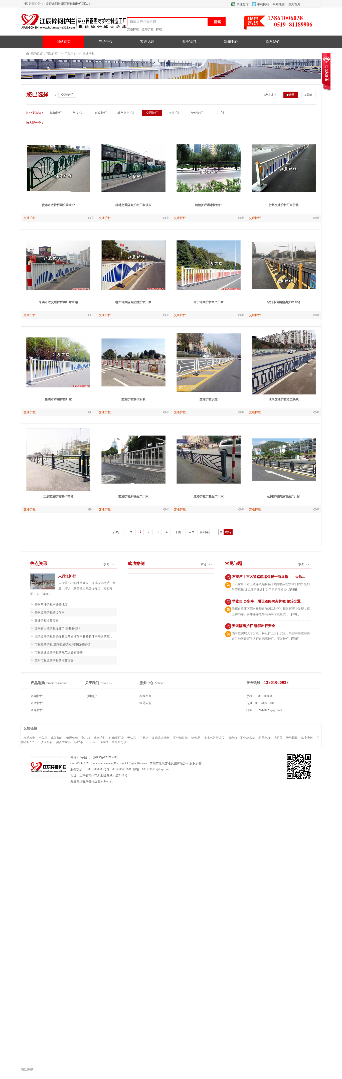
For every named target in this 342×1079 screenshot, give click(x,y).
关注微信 (243, 4)
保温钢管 (72, 738)
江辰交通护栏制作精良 (58, 496)
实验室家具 (63, 742)
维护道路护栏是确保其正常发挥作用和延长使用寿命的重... (73, 636)
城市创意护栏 (126, 113)
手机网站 (263, 4)
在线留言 (145, 696)
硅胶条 (78, 742)
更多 (108, 564)
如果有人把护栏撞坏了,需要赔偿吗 (57, 628)
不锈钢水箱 (45, 742)
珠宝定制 (307, 738)
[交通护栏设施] (209, 390)
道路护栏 (147, 29)
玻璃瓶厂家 (116, 738)
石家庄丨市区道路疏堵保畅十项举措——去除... (268, 577)
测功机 (85, 738)
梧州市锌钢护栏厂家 (58, 399)
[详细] (46, 594)
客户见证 (147, 42)
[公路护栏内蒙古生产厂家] (284, 480)
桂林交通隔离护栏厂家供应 (133, 205)
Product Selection (49, 683)
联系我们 (273, 42)
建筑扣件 (57, 738)
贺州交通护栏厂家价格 (284, 205)
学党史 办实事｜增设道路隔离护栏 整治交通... (268, 601)
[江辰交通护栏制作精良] (58, 490)
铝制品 (195, 738)
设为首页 (294, 4)
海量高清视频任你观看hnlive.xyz (91, 781)
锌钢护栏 (56, 113)
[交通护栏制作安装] (133, 385)
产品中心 (105, 42)
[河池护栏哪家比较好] (209, 191)
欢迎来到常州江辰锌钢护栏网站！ (68, 3)
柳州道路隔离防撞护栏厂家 (133, 302)
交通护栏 (133, 29)
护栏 (159, 29)
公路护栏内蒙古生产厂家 (283, 496)
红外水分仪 (119, 742)
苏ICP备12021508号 (106, 757)
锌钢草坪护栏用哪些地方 (51, 604)
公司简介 (91, 696)
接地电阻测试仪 (214, 738)
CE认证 (91, 742)
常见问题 (145, 703)
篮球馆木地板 (161, 738)
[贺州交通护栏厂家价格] (284, 191)
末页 (192, 532)
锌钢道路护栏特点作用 (50, 612)
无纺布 (131, 738)
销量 (291, 95)
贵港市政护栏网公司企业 (58, 205)
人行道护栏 (67, 576)
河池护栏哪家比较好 (208, 205)
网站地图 (279, 4)
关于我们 (189, 42)
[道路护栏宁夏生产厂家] (209, 482)
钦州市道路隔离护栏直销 (283, 302)
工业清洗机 (180, 738)
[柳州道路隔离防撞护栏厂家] (133, 289)
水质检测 (29, 738)
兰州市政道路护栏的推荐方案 (54, 660)
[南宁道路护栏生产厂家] (209, 289)
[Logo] (74, 32)
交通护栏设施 (209, 399)
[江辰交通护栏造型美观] (284, 393)
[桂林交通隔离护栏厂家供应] (133, 191)
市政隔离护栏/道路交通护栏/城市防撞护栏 (62, 644)
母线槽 (103, 742)
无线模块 (292, 738)
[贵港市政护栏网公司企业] (58, 191)
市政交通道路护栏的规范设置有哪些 (59, 652)
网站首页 (64, 42)
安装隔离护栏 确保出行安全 (253, 626)
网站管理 (27, 1069)
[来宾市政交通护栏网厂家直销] (58, 289)
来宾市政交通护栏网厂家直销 (58, 302)
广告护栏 (220, 113)
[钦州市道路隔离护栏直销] (284, 288)
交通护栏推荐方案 (47, 620)
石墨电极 (264, 738)
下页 (178, 532)
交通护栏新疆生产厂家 (133, 496)
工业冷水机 (247, 738)
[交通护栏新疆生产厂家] (133, 482)
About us (98, 683)
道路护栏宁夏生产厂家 (209, 496)
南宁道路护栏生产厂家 (209, 302)
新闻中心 (231, 42)
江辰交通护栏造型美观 (284, 399)
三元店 (143, 738)
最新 (309, 95)
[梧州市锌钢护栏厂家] (58, 386)
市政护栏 (78, 113)
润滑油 (232, 738)
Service (151, 683)
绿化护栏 (197, 113)
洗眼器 (278, 738)
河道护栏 (174, 113)
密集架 (43, 738)
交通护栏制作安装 (133, 399)
